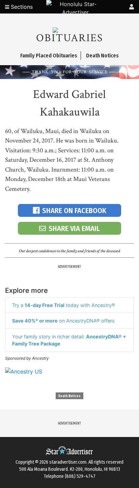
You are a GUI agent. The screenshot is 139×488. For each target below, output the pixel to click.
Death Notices (69, 396)
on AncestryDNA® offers (63, 321)
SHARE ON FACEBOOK (74, 210)
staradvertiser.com (67, 462)
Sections (21, 6)
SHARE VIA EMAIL (74, 228)
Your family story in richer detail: (69, 340)
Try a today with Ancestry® (63, 305)
